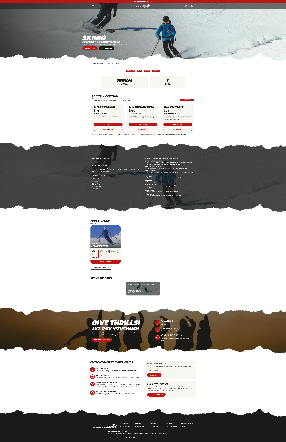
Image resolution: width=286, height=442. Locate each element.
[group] (105, 244)
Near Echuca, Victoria (113, 63)
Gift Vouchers (154, 426)
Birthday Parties (139, 426)
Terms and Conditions (172, 426)
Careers (183, 426)
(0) (193, 6)
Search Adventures (125, 426)
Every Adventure (97, 63)
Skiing (104, 63)
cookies (164, 433)
